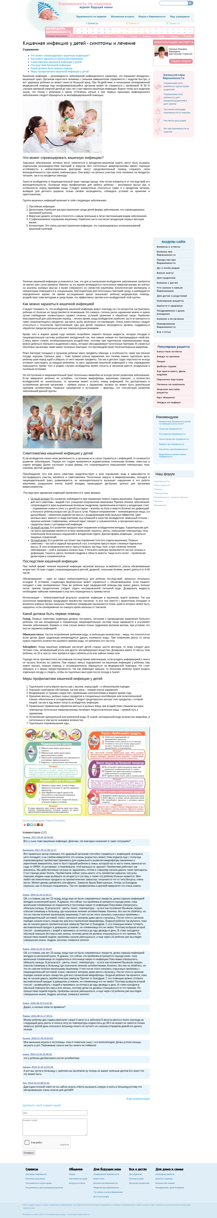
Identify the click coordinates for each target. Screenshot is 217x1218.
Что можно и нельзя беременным (170, 289)
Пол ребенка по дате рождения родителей (44, 1188)
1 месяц (79, 36)
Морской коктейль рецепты (168, 391)
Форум (72, 1174)
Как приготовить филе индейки (171, 373)
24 (139, 32)
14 (110, 32)
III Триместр (173, 23)
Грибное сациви (166, 366)
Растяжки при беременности (172, 434)
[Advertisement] (86, 254)
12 (104, 32)
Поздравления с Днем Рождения (170, 1188)
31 (162, 29)
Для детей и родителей (172, 296)
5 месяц (133, 36)
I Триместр (92, 23)
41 (190, 29)
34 (167, 32)
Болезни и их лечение (170, 319)
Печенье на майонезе (171, 384)
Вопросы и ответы (168, 247)
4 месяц (120, 36)
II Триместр (132, 23)
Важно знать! (165, 273)
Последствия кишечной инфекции (51, 65)
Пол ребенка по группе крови (39, 1183)
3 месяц (106, 36)
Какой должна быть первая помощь (52, 68)
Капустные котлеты (169, 352)
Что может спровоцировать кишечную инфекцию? (60, 55)
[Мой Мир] (38, 825)
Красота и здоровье (170, 306)
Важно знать (99, 1179)
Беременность (162, 481)
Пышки (161, 361)
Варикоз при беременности (171, 444)
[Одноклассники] (35, 825)
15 (116, 29)
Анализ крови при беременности (174, 439)
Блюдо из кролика (168, 357)
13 (110, 29)
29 (156, 29)
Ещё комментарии (138, 1098)
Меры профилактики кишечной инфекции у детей (60, 71)
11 (104, 29)
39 (185, 29)
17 (122, 29)
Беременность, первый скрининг (171, 497)
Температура (161, 493)
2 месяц (93, 36)
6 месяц (147, 36)
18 (122, 32)
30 (156, 32)
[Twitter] (31, 825)
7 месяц (160, 36)
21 (133, 29)
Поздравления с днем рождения (171, 312)
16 (116, 32)
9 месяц (187, 36)
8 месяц (174, 36)
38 (179, 32)
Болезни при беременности (166, 253)
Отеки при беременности (170, 429)
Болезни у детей (167, 283)
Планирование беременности (166, 325)
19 (127, 29)
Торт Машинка (166, 398)
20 (127, 32)
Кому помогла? (162, 485)
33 (167, 29)
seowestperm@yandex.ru (78, 1214)
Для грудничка (166, 278)
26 (145, 32)
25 (145, 29)
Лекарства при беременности (166, 261)
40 (185, 32)
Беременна (160, 505)
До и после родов (168, 268)
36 (173, 32)
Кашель (158, 489)
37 (179, 29)
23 (139, 29)
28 (150, 32)
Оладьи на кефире (169, 402)
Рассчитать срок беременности (173, 449)
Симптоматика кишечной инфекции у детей (56, 62)
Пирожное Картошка (170, 380)
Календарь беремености (36, 1174)
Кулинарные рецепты (170, 301)
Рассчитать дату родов (35, 1179)
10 (99, 32)
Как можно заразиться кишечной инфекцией (57, 58)
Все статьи (164, 332)
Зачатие (158, 501)
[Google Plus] (41, 825)
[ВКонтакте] (28, 825)
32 (162, 32)
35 (173, 29)
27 (150, 29)
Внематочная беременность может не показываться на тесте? (175, 422)
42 (190, 32)
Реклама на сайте (31, 1214)
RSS (42, 1214)
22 (133, 32)
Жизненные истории (78, 1179)
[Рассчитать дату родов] (171, 124)
